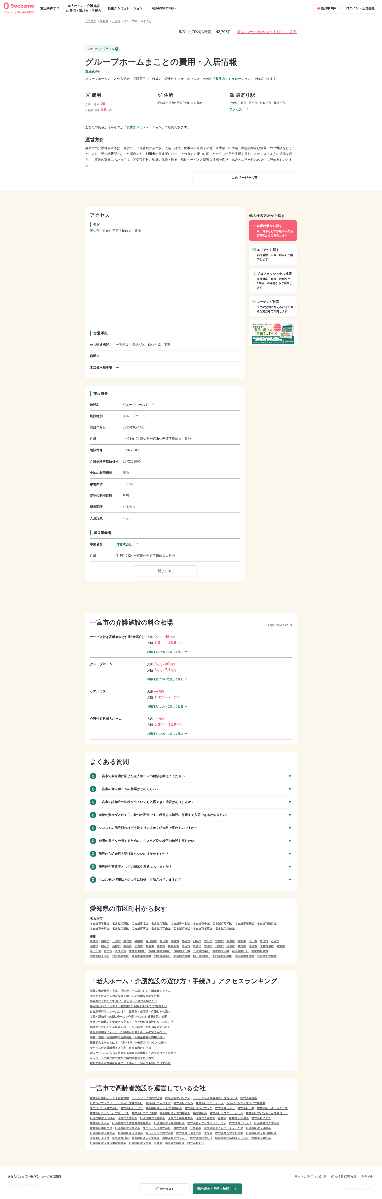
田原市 (230, 946)
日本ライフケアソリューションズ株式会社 (116, 1103)
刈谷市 (197, 941)
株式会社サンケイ (240, 1123)
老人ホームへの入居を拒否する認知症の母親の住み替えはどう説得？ (133, 1052)
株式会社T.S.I (195, 1143)
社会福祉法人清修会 (130, 1133)
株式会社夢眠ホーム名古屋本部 (109, 1098)
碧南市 (186, 941)
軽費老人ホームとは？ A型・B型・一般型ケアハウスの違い (128, 1042)
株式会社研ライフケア (198, 1108)
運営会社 (367, 1176)
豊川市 (164, 941)
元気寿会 (195, 1128)
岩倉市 (197, 946)
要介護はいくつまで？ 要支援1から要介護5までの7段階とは (128, 1006)
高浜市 (186, 946)
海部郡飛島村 (259, 951)
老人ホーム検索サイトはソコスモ (267, 31)
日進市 (219, 946)
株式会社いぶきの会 (188, 1133)
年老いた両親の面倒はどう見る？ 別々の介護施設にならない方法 (131, 1021)
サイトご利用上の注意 (310, 1176)
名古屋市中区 (201, 923)
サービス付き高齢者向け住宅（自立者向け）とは (120, 1047)
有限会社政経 (120, 1138)
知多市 (150, 946)
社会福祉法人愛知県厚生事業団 (131, 1123)
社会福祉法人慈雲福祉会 (169, 1123)
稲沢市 (105, 946)
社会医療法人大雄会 (102, 1118)
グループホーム (101, 48)
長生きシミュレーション (125, 8)
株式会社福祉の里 (101, 1128)
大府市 (138, 946)
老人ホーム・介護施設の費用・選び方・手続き (83, 8)
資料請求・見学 (214, 1189)
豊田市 (208, 941)
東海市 (127, 946)
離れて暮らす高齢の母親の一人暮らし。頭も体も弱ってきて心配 (130, 1063)
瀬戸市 (127, 941)
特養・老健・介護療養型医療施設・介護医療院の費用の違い (127, 1037)
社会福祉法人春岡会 (102, 1133)
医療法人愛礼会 (261, 1138)
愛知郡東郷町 (137, 951)
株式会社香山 (248, 1098)
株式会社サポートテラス (272, 1108)
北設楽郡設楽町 (222, 956)
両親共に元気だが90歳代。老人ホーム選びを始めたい (123, 1001)
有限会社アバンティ (177, 1098)
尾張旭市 (173, 946)
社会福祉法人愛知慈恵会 (175, 1113)
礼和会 (158, 1143)
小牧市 (94, 946)
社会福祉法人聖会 (140, 1143)
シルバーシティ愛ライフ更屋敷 (245, 1103)
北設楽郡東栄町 (244, 956)
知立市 (161, 946)
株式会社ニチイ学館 (144, 1113)
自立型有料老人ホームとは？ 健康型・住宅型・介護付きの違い (130, 1011)
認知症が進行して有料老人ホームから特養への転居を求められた (130, 1027)
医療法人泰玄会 (205, 1118)
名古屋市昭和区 (222, 923)
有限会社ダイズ (99, 1138)
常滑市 (264, 941)
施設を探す (48, 8)
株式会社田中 (246, 1108)
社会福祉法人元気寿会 (146, 1138)
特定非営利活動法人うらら (232, 1138)
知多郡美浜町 (162, 956)
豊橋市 (94, 941)
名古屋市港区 (120, 928)
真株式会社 (93, 71)
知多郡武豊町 (181, 956)
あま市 (108, 951)
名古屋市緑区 (181, 928)
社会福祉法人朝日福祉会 (261, 1133)
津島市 (175, 941)
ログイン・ (360, 8)
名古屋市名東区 (202, 928)
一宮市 (116, 21)
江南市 (275, 941)
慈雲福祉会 (200, 1113)
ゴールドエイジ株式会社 (147, 1098)
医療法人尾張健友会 (180, 1118)
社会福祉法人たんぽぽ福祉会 (164, 1108)
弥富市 (281, 946)
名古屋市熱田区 (267, 923)
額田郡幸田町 (201, 956)
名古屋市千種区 (99, 923)
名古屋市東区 (120, 923)
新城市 (116, 946)
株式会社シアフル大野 (229, 1133)
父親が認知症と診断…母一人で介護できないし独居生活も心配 (128, 1016)
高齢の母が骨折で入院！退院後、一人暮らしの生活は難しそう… (130, 990)
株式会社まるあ (183, 1103)
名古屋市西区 (159, 923)
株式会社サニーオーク (210, 1103)
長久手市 (120, 951)
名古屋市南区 (140, 928)
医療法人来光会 (127, 1118)
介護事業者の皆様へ (164, 8)
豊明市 (208, 946)
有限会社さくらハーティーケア (223, 1128)
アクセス (235, 109)
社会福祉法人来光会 (266, 1123)
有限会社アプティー (174, 1138)
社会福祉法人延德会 (258, 1128)
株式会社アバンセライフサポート (267, 1113)
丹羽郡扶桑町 (201, 951)
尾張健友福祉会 (175, 1143)
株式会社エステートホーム (226, 1113)
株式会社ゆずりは (201, 1138)
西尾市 (230, 941)
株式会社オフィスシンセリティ (206, 1123)
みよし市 (95, 951)
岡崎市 (105, 941)
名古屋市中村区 (180, 923)
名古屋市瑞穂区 (244, 923)
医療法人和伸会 (239, 1118)
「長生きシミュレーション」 (233, 79)
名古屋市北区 (140, 923)
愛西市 (242, 946)
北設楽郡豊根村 (267, 956)
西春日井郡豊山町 (159, 951)
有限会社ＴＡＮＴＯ (158, 1103)
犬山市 (253, 941)
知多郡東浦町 (120, 956)
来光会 (208, 1133)
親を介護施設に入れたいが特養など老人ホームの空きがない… (128, 1032)
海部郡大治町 (220, 951)
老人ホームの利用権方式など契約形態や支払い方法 (122, 1058)
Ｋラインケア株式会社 (159, 1133)
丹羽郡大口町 (181, 951)
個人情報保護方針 (344, 1176)
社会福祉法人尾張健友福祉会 (108, 1143)
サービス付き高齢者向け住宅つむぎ (215, 1098)
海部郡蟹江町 (240, 951)
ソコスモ (90, 21)
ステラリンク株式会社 (104, 1108)
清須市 (253, 946)
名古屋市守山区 (161, 928)
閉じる (163, 571)
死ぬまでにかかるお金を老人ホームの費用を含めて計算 (125, 996)
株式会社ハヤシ (225, 1108)
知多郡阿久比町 (99, 956)
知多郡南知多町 (141, 956)
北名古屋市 (267, 946)
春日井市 (151, 941)
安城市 (219, 941)
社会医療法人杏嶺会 (152, 1118)
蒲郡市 (242, 941)
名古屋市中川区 (99, 928)
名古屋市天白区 (225, 928)
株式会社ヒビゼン (132, 1108)
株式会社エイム (99, 1123)
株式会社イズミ (261, 1118)
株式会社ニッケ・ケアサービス (109, 1113)
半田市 (138, 941)
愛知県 (104, 21)
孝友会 (222, 1118)
